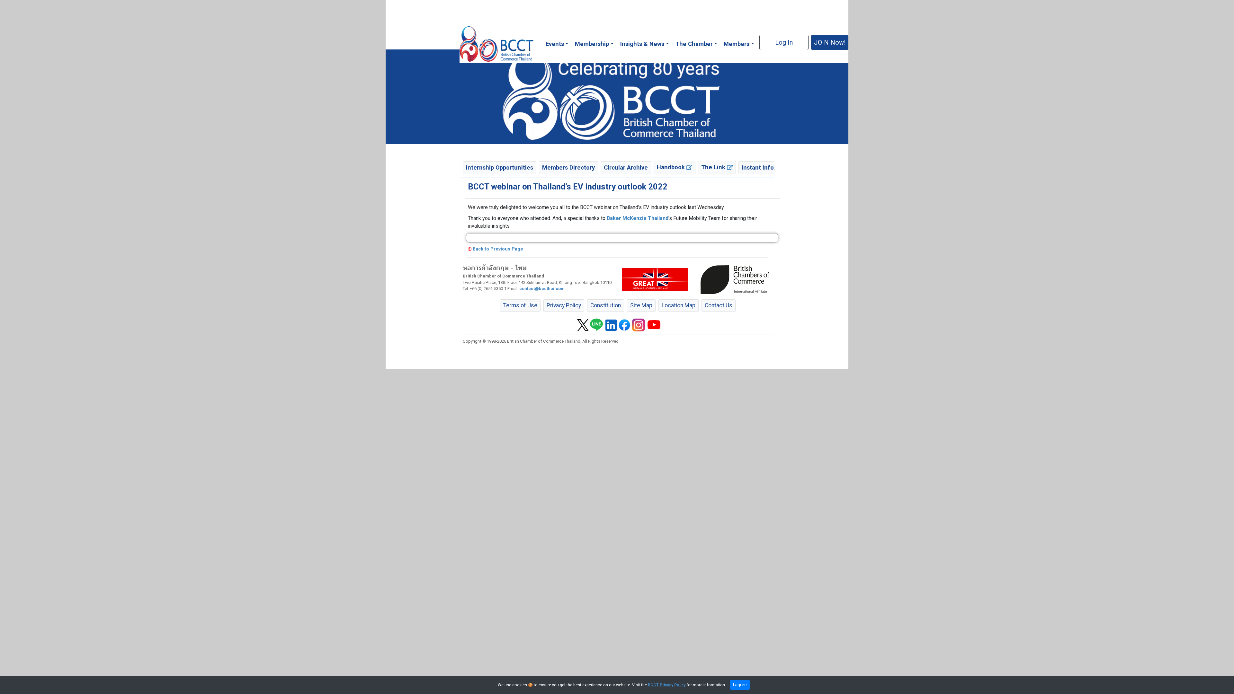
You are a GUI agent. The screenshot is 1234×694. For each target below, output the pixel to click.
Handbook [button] (671, 167)
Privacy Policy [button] (564, 305)
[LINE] (596, 324)
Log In (784, 42)
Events (555, 43)
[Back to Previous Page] (469, 249)
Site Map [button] (641, 305)
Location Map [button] (678, 305)
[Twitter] (583, 324)
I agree (740, 684)
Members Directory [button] (568, 167)
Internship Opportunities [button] (499, 167)
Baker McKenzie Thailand (637, 218)
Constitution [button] (605, 305)
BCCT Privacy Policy (666, 685)
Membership (592, 43)
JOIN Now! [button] (829, 42)
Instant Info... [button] (760, 167)
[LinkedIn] (611, 324)
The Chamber (694, 43)
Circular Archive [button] (626, 167)
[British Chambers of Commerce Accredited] (736, 279)
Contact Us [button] (718, 305)
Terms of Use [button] (520, 305)
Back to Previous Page (498, 249)
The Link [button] (714, 167)
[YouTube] (654, 324)
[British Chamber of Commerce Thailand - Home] (496, 44)
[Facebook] (624, 324)
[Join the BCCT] (617, 96)
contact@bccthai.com (542, 288)
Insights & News (642, 43)
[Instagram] (638, 324)
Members (736, 43)
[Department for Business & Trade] (655, 279)
